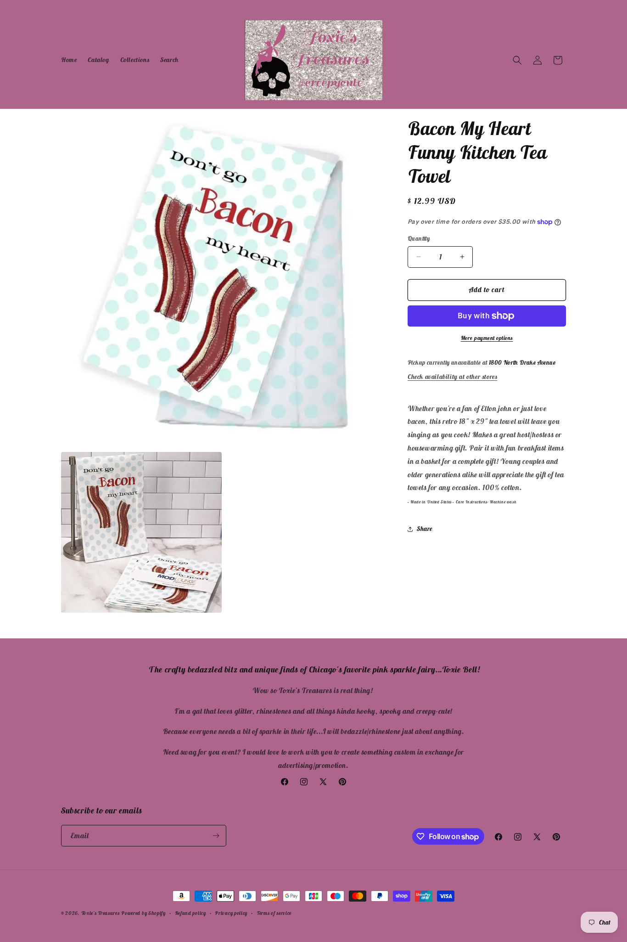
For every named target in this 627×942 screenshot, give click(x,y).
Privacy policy (231, 913)
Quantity (419, 239)
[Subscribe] (216, 835)
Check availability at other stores (452, 376)
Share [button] (424, 529)
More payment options (487, 337)
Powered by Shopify (143, 913)
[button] (517, 60)
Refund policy (190, 913)
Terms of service (274, 913)
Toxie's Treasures (100, 913)
